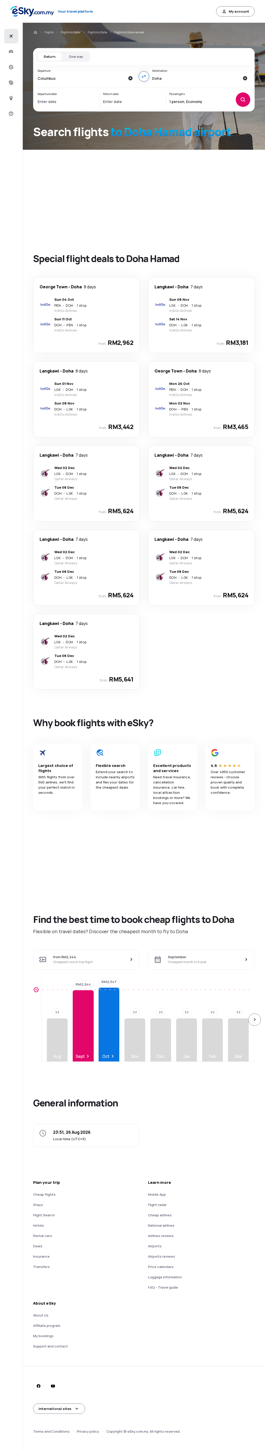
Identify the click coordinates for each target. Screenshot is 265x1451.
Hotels (38, 1225)
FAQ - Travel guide (163, 1287)
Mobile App (157, 1194)
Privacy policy (88, 1431)
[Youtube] (53, 1386)
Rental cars (42, 1235)
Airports (154, 1246)
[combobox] (81, 78)
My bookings (43, 1336)
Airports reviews (161, 1256)
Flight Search (44, 1215)
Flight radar (157, 1204)
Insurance (41, 1256)
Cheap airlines (160, 1215)
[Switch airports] (144, 76)
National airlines (161, 1225)
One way (76, 56)
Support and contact (50, 1346)
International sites (55, 1408)
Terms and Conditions (51, 1431)
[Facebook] (38, 1386)
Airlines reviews (161, 1235)
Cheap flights (44, 1194)
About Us (40, 1315)
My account (239, 11)
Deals (37, 1246)
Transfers (41, 1266)
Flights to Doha (97, 32)
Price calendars (161, 1266)
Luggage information (165, 1277)
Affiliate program (46, 1325)
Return (49, 56)
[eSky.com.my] (35, 32)
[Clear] (130, 78)
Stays (38, 1204)
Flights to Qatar (70, 32)
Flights (49, 32)
